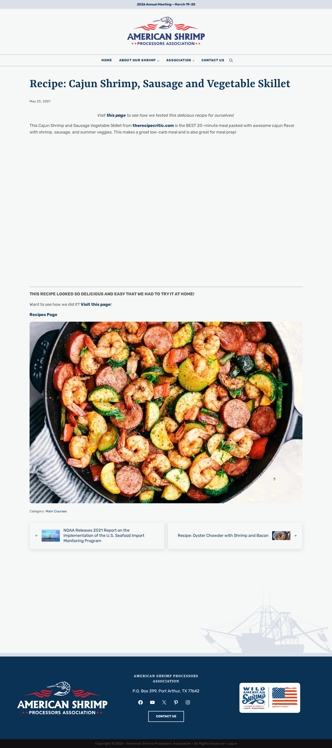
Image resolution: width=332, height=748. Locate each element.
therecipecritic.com (153, 125)
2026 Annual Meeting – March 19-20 (166, 4)
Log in (232, 743)
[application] (166, 314)
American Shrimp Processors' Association (158, 743)
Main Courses (56, 511)
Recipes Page (43, 314)
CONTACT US (166, 716)
